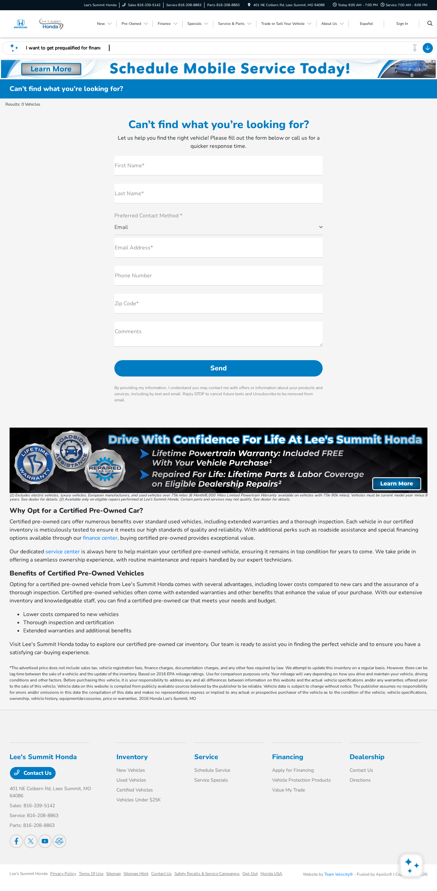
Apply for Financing (293, 770)
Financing (287, 757)
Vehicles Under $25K (138, 800)
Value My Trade (288, 790)
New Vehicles (130, 770)
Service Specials (211, 780)
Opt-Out (250, 873)
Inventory (132, 757)
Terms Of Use (91, 873)
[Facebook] (16, 841)
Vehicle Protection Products (301, 780)
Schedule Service (212, 770)
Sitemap (113, 873)
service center (62, 551)
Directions (360, 780)
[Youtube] (45, 841)
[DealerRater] (59, 841)
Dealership (367, 757)
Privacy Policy (63, 873)
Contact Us (37, 773)
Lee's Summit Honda (28, 873)
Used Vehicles (131, 780)
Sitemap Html (136, 873)
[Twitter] (31, 841)
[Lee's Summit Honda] (40, 23)
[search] (430, 24)
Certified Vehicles (134, 790)
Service (206, 757)
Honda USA (271, 873)
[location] (249, 5)
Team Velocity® (338, 874)
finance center (100, 538)
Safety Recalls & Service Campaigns (207, 873)
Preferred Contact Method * (148, 215)
